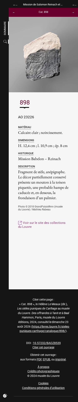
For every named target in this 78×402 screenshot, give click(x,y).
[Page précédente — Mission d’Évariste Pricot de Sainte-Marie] (14, 4)
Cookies (43, 383)
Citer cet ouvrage (43, 347)
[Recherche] (5, 41)
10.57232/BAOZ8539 (47, 343)
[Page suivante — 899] (72, 12)
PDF (39, 359)
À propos (43, 367)
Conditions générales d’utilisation (43, 388)
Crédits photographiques (43, 371)
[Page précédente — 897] (14, 12)
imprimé (60, 359)
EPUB (46, 359)
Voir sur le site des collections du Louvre (42, 225)
